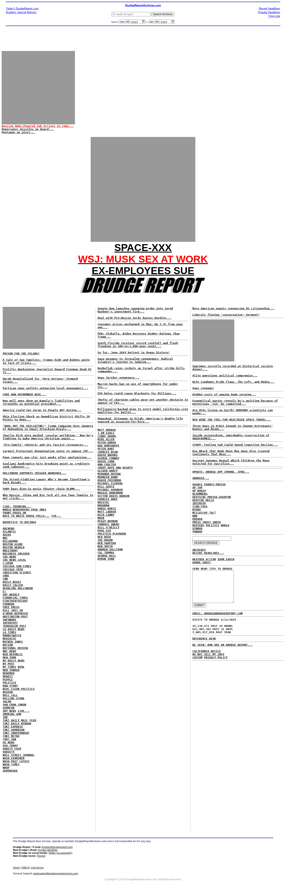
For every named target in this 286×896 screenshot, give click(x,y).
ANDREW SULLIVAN (110, 549)
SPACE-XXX (143, 247)
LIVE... (24, 710)
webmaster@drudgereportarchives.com (55, 873)
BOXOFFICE (10, 522)
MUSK (101, 518)
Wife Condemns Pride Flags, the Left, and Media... (233, 381)
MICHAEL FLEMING (110, 483)
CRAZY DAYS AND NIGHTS (115, 467)
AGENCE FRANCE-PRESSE (209, 484)
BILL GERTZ (106, 486)
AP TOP (197, 487)
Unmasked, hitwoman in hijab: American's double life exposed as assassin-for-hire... (140, 420)
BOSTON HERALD (13, 547)
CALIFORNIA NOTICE (206, 651)
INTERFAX (199, 503)
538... (56, 515)
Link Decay (37, 867)
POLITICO (9, 682)
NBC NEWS (9, 651)
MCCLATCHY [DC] (204, 512)
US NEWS (8, 742)
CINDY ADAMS (107, 436)
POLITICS (212, 525)
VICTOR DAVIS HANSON (113, 495)
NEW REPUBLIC (13, 654)
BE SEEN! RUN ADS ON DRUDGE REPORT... (222, 644)
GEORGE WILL (107, 555)
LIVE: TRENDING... (17, 506)
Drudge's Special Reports (21, 12)
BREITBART (10, 550)
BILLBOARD (10, 541)
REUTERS (198, 525)
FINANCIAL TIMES (15, 597)
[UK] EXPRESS (13, 726)
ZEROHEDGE (10, 770)
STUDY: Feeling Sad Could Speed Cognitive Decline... (235, 444)
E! (4, 591)
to (147, 22)
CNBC (6, 575)
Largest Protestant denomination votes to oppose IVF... (48, 451)
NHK (194, 515)
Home (16, 867)
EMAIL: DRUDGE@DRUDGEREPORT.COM (217, 613)
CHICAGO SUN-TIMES (17, 566)
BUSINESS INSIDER (16, 553)
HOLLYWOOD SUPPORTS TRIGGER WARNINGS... (34, 473)
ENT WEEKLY (11, 594)
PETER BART (106, 448)
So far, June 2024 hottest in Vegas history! (134, 352)
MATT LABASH (107, 511)
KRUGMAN (103, 505)
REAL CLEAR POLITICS (19, 688)
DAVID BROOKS (108, 455)
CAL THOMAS (106, 552)
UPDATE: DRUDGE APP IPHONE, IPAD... (220, 471)
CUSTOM (197, 657)
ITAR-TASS (199, 506)
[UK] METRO (11, 736)
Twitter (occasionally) (60, 853)
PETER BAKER (107, 442)
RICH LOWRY (106, 514)
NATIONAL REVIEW (15, 648)
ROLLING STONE (13, 698)
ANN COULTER (107, 464)
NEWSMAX (8, 673)
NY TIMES (9, 666)
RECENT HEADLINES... (208, 553)
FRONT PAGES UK (14, 512)
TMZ (5, 717)
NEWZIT (8, 676)
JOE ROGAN (105, 540)
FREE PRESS (11, 607)
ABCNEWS (8, 528)
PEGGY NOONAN (108, 521)
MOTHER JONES (13, 641)
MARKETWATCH (12, 635)
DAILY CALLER (13, 585)
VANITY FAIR (12, 748)
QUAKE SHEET (201, 562)
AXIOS (7, 534)
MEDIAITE (9, 638)
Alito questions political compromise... (225, 375)
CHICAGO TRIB (13, 569)
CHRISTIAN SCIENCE (17, 572)
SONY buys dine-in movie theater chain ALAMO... (41, 488)
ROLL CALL (10, 695)
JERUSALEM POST (14, 626)
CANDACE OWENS (108, 524)
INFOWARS (9, 619)
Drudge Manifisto (48, 850)
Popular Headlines (269, 12)
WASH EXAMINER (13, 758)
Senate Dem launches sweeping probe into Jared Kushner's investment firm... (135, 310)
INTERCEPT (10, 622)
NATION (8, 644)
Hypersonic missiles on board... (28, 129)
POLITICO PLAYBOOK (112, 533)
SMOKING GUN (12, 714)
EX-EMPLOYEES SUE (143, 270)
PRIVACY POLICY (216, 657)
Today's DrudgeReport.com (22, 8)
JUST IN (17, 610)
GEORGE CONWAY (108, 458)
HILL (6, 610)
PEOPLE (8, 679)
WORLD (225, 525)
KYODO (196, 509)
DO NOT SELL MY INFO (208, 654)
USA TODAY (10, 745)
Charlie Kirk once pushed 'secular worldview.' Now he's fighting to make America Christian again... (48, 437)
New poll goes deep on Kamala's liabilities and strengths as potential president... (41, 402)
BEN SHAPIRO (107, 543)
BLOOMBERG (199, 493)
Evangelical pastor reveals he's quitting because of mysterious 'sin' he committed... (235, 402)
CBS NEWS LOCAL (14, 559)
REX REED (104, 536)
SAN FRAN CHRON (14, 704)
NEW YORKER (11, 670)
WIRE (21, 666)
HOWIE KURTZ (107, 508)
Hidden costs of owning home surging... (224, 394)
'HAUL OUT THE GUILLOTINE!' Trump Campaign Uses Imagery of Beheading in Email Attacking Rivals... (48, 427)
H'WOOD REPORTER (15, 613)
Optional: (115, 22)
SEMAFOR (8, 707)
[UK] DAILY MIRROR (17, 723)
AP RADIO (199, 490)
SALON (7, 701)
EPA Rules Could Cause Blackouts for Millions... (137, 393)
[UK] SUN (9, 739)
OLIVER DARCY (108, 470)
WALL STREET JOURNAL (19, 755)
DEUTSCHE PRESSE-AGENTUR (211, 497)
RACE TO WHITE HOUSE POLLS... (26, 515)
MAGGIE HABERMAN (110, 492)
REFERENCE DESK (204, 638)
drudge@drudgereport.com (57, 847)
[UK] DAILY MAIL (15, 720)
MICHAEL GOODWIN (110, 489)
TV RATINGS (27, 522)
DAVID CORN (106, 461)
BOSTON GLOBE (13, 544)
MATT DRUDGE (107, 429)
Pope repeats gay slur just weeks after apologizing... (47, 457)
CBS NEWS (9, 556)
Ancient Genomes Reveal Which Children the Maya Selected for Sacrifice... (230, 462)
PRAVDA (197, 519)
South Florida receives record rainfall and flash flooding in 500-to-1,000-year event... (138, 344)
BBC (5, 537)
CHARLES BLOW (108, 451)
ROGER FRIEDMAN (109, 480)
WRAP (6, 767)
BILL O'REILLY (108, 527)
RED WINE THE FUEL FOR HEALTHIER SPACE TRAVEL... (231, 419)
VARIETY (8, 751)
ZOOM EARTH (226, 559)
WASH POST (10, 761)
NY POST (8, 663)
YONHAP (197, 531)
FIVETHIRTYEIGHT (15, 600)
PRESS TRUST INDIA (206, 522)
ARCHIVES (199, 549)
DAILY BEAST (12, 581)
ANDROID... (200, 478)
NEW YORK (9, 657)
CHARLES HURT (108, 499)
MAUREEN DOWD (108, 477)
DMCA (25, 867)
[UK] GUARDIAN (13, 729)
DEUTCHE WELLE (203, 500)
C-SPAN (8, 563)
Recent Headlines (269, 8)
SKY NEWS (9, 710)
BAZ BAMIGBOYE (108, 445)
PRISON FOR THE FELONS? (21, 353)
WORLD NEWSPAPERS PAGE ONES (24, 509)
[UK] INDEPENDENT (16, 733)
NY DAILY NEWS (13, 660)
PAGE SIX (104, 530)
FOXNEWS (8, 604)
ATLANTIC (9, 531)
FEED (33, 720)
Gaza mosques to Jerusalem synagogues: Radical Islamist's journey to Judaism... (135, 360)
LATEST (24, 761)
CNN (5, 578)
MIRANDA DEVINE (109, 473)
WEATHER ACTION (204, 559)
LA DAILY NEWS (13, 629)
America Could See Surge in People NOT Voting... (42, 410)
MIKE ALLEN (106, 439)
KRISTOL (103, 502)
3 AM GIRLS (106, 433)
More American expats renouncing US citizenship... (233, 308)
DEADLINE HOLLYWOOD (18, 588)
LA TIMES (9, 632)
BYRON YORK (106, 558)
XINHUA (197, 528)
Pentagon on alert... (18, 132)
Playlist (41, 855)
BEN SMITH (105, 546)
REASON (8, 692)
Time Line (274, 16)
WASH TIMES (11, 764)
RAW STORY (10, 685)
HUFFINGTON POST (15, 616)
